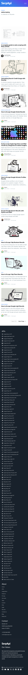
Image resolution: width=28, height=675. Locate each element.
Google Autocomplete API (9, 347)
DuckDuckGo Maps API (9, 509)
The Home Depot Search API (10, 520)
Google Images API (8, 375)
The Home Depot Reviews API (10, 525)
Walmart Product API (8, 545)
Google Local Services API (9, 388)
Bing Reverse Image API (9, 495)
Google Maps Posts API (9, 402)
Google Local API (7, 386)
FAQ (3, 605)
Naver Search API (7, 529)
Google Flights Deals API (9, 361)
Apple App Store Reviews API (10, 475)
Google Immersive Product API (10, 379)
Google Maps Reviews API (9, 404)
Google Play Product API (9, 422)
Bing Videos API (7, 500)
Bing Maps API (7, 488)
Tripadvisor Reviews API (9, 540)
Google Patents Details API (10, 413)
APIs (3, 589)
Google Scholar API (8, 431)
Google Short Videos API (9, 443)
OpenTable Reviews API (9, 534)
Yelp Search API (7, 563)
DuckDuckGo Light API (9, 506)
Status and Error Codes (9, 579)
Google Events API (8, 350)
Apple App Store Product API (10, 472)
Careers (3, 602)
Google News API (7, 406)
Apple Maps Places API (9, 470)
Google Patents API (8, 411)
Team (3, 600)
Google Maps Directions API (10, 397)
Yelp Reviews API (7, 568)
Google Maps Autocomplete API (11, 393)
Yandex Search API (8, 556)
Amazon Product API (8, 463)
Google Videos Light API (9, 459)
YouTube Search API (8, 570)
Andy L (5, 120)
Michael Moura (7, 154)
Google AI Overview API (9, 340)
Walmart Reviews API (8, 547)
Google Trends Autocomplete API (11, 452)
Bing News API (7, 490)
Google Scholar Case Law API (10, 436)
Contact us (4, 611)
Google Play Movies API (9, 420)
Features (4, 593)
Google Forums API (8, 363)
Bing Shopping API (8, 497)
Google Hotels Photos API (9, 370)
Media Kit (4, 616)
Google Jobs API (7, 381)
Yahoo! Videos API (8, 554)
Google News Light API (9, 409)
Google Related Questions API (10, 427)
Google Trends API (8, 450)
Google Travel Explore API (9, 447)
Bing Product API (7, 493)
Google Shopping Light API (9, 440)
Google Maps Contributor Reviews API (12, 395)
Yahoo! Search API (8, 550)
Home (3, 586)
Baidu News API (7, 479)
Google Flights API (8, 356)
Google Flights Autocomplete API (11, 359)
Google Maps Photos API (9, 400)
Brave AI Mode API (8, 502)
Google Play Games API (9, 418)
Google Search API (8, 334)
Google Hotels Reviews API (10, 372)
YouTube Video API (8, 572)
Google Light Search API (9, 336)
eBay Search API (7, 513)
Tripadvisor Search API (9, 536)
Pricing (3, 596)
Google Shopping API (8, 438)
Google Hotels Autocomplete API (11, 368)
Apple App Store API (8, 465)
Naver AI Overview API (9, 531)
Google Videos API (8, 456)
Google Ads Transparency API (10, 345)
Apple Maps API (7, 468)
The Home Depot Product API (10, 522)
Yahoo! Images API (8, 552)
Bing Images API (7, 486)
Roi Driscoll (6, 88)
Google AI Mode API (8, 338)
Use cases (4, 598)
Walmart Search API (8, 543)
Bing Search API (7, 481)
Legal (3, 607)
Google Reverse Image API (9, 429)
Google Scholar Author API (10, 434)
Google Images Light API (9, 377)
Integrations (4, 591)
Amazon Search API (8, 461)
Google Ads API (7, 343)
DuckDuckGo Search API (9, 504)
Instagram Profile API (8, 527)
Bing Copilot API (7, 484)
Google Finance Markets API (10, 354)
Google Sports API (8, 445)
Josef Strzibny (7, 55)
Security (3, 609)
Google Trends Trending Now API (11, 454)
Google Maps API (7, 390)
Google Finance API (8, 352)
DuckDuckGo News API (9, 511)
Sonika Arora (7, 219)
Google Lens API (7, 384)
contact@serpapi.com (6, 634)
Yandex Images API (8, 559)
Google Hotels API (8, 365)
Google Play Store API (8, 425)
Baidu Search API (7, 477)
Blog (3, 614)
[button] (25, 3)
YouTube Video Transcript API (10, 574)
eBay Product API (7, 515)
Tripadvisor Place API (8, 538)
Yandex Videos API (8, 561)
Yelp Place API (7, 565)
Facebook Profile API (8, 518)
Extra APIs (6, 577)
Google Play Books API (9, 415)
